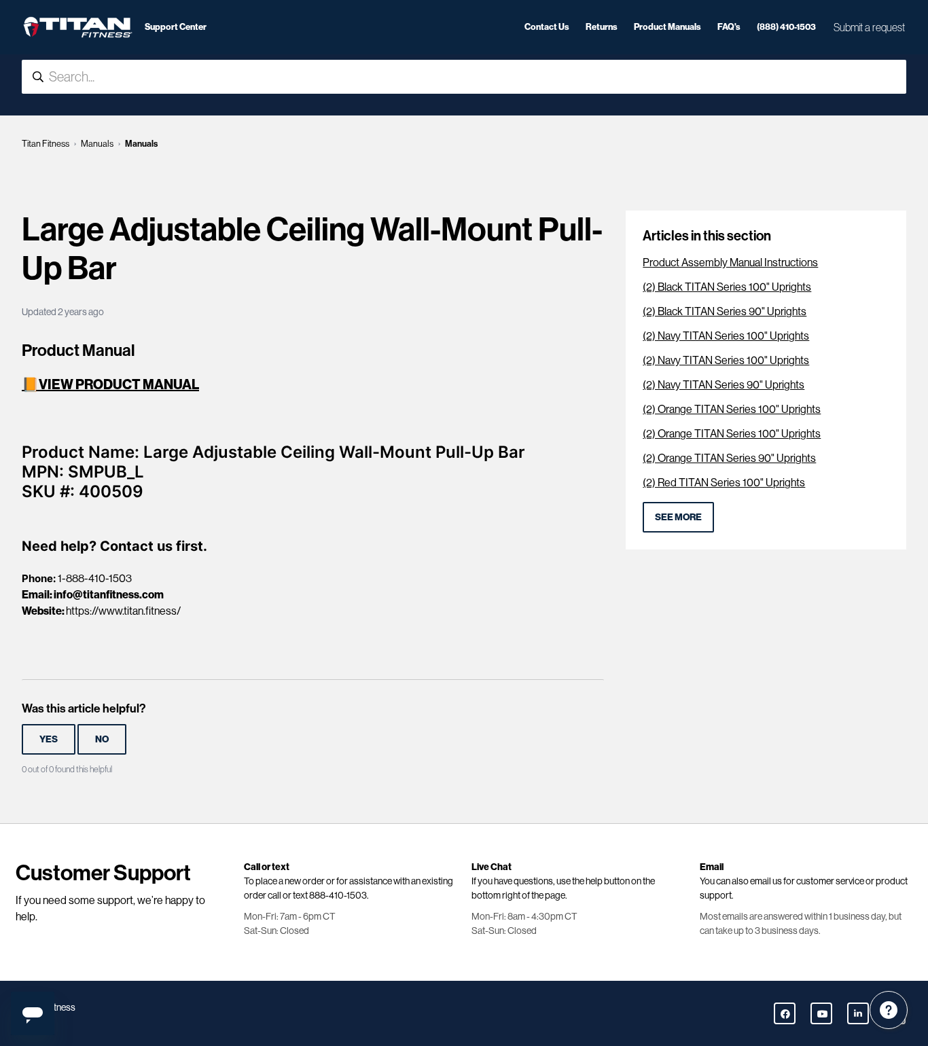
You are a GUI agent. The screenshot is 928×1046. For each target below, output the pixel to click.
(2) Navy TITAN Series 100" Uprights (726, 335)
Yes (48, 739)
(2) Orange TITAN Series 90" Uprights (729, 458)
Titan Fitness (45, 144)
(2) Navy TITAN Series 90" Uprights (723, 384)
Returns (602, 27)
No (102, 739)
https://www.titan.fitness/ (123, 611)
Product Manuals (667, 27)
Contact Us (546, 27)
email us (766, 881)
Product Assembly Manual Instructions (730, 262)
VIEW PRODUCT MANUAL (119, 384)
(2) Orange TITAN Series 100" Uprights (732, 409)
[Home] (78, 27)
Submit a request (869, 27)
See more (678, 517)
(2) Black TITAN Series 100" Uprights (727, 287)
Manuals (97, 144)
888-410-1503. (339, 895)
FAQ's (728, 27)
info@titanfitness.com (109, 594)
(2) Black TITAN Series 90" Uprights (724, 311)
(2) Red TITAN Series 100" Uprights (724, 482)
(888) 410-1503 (786, 27)
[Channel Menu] (889, 1010)
